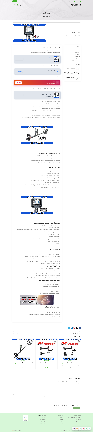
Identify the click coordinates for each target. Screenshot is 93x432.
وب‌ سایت (78, 400)
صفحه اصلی (61, 417)
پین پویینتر (78, 48)
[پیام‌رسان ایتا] (77, 428)
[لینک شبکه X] (77, 328)
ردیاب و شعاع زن (77, 50)
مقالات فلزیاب (77, 58)
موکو (13, 430)
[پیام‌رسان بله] (80, 428)
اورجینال (52, 312)
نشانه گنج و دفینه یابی (76, 60)
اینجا (51, 310)
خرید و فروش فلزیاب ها (42, 314)
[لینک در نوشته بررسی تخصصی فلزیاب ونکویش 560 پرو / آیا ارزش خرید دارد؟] (46, 350)
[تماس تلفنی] (89, 428)
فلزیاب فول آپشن (77, 54)
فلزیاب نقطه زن (45, 16)
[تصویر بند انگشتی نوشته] (78, 68)
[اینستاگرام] (83, 428)
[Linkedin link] (72, 328)
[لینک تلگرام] (69, 328)
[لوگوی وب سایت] (75, 5)
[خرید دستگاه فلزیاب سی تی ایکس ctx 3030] (37, 59)
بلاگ (62, 425)
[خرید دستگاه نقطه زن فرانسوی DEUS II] (37, 95)
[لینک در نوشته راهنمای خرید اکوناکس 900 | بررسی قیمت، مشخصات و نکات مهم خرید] (23, 350)
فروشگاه (61, 419)
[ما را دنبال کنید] (37, 82)
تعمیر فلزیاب (42, 319)
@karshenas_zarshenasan (46, 316)
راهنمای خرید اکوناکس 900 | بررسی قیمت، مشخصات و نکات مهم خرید (23, 362)
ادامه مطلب (70, 368)
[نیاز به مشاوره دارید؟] (37, 71)
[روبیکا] (74, 428)
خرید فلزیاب (46, 319)
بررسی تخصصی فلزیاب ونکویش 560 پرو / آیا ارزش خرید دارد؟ (64, 72)
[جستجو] (20, 5)
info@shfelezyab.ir (78, 421)
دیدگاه (78, 383)
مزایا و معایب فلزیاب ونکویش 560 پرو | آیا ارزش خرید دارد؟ (65, 66)
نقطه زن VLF (44, 425)
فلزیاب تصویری (77, 52)
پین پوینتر (44, 417)
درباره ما (62, 423)
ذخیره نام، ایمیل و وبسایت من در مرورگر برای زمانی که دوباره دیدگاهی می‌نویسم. (65, 405)
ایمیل (44, 396)
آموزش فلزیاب (51, 319)
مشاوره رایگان (14, 1)
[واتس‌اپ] (86, 428)
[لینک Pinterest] (74, 328)
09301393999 (78, 419)
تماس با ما (61, 421)
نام (79, 396)
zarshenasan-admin (71, 35)
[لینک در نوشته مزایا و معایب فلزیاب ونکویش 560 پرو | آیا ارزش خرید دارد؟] (70, 350)
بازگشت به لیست (46, 332)
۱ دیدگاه (68, 68)
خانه (49, 16)
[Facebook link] (80, 328)
